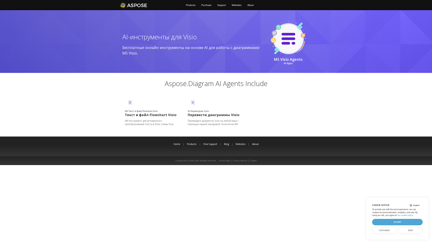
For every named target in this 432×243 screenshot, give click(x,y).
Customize (384, 230)
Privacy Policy (225, 161)
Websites (236, 5)
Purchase (206, 5)
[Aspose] (134, 5)
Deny (410, 230)
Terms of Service (240, 161)
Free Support (210, 144)
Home (176, 144)
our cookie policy (405, 215)
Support (221, 5)
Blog (226, 144)
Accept (397, 222)
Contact (253, 161)
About (250, 5)
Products (190, 5)
